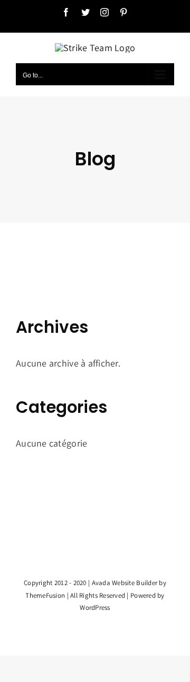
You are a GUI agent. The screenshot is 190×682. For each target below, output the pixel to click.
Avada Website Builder (125, 582)
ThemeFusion (45, 595)
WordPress (95, 607)
